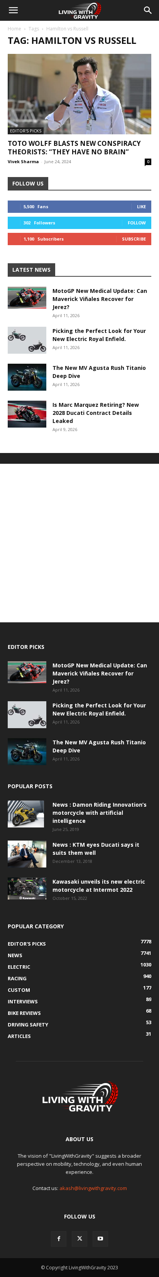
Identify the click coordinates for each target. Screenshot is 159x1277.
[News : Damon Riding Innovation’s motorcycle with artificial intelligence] (26, 814)
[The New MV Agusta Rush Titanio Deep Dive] (27, 377)
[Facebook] (58, 1239)
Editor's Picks (25, 131)
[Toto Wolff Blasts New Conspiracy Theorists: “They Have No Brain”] (79, 94)
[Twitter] (79, 1239)
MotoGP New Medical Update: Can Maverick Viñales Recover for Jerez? (99, 299)
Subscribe (134, 239)
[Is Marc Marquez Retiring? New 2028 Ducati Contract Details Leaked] (27, 414)
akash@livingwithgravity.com (93, 1188)
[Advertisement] (79, 543)
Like (141, 206)
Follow (137, 223)
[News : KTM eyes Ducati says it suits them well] (27, 854)
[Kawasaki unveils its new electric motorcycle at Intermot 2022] (27, 888)
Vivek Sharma (23, 161)
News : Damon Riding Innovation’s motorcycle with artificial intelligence (99, 812)
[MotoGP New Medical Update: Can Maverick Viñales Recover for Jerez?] (27, 297)
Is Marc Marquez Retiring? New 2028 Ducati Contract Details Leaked (95, 413)
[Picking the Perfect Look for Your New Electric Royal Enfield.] (27, 340)
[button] (13, 10)
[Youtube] (100, 1239)
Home (14, 28)
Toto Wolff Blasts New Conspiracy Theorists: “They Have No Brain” (74, 147)
